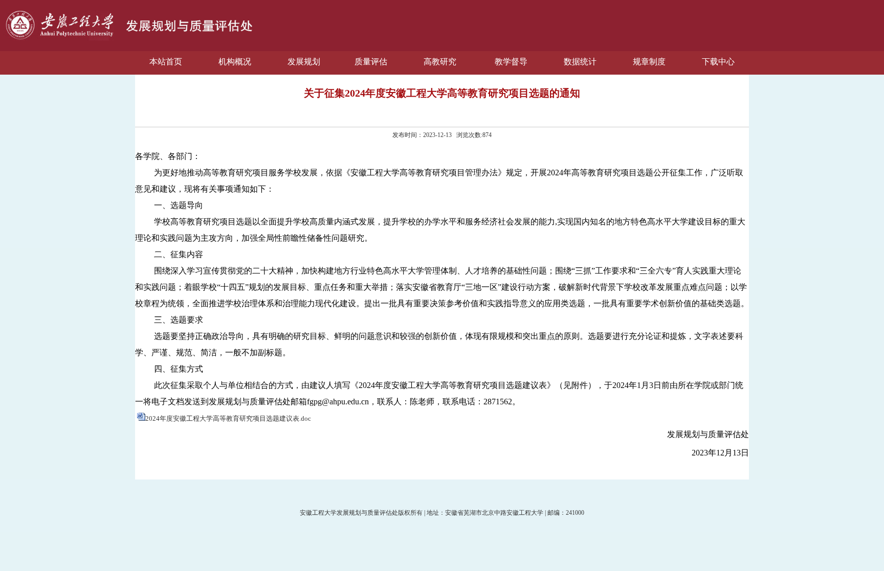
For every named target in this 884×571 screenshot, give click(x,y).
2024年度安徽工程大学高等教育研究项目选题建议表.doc (228, 418)
